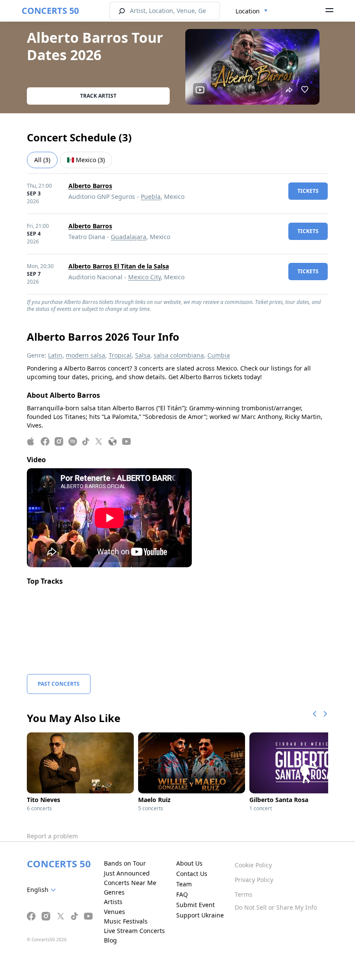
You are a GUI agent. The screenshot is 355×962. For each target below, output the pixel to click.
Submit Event (195, 905)
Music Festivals (126, 921)
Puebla (151, 196)
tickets (308, 191)
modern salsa (85, 355)
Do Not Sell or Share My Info (276, 907)
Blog (110, 940)
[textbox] (43, 889)
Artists (113, 902)
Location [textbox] (248, 11)
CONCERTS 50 (50, 10)
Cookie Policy (253, 865)
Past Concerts (59, 683)
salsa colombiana (179, 355)
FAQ (182, 894)
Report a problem (52, 836)
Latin (55, 355)
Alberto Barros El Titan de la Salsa (118, 266)
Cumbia (218, 355)
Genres (114, 892)
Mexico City (144, 277)
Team (184, 884)
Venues (114, 912)
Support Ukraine (200, 915)
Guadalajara (128, 237)
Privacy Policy (254, 880)
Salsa (142, 355)
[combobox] (252, 11)
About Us (189, 863)
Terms (243, 894)
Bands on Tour (125, 863)
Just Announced (127, 873)
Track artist (98, 95)
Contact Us (191, 873)
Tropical (120, 355)
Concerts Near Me (130, 883)
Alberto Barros (90, 186)
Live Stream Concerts (134, 931)
